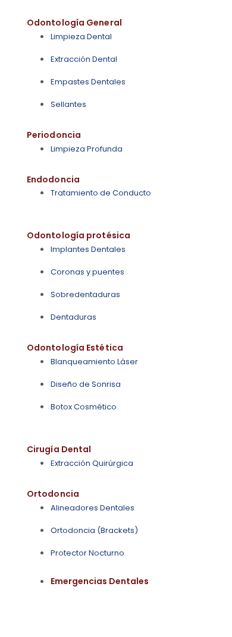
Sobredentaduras (85, 294)
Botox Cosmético (84, 406)
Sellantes (68, 104)
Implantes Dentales (88, 249)
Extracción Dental (84, 59)
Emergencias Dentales (100, 581)
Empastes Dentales (88, 81)
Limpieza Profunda (87, 148)
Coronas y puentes (87, 271)
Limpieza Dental (81, 36)
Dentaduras (73, 317)
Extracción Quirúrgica (92, 463)
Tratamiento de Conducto (101, 192)
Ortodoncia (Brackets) (94, 530)
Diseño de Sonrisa (86, 384)
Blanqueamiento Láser (94, 361)
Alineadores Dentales (92, 507)
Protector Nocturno (87, 553)
